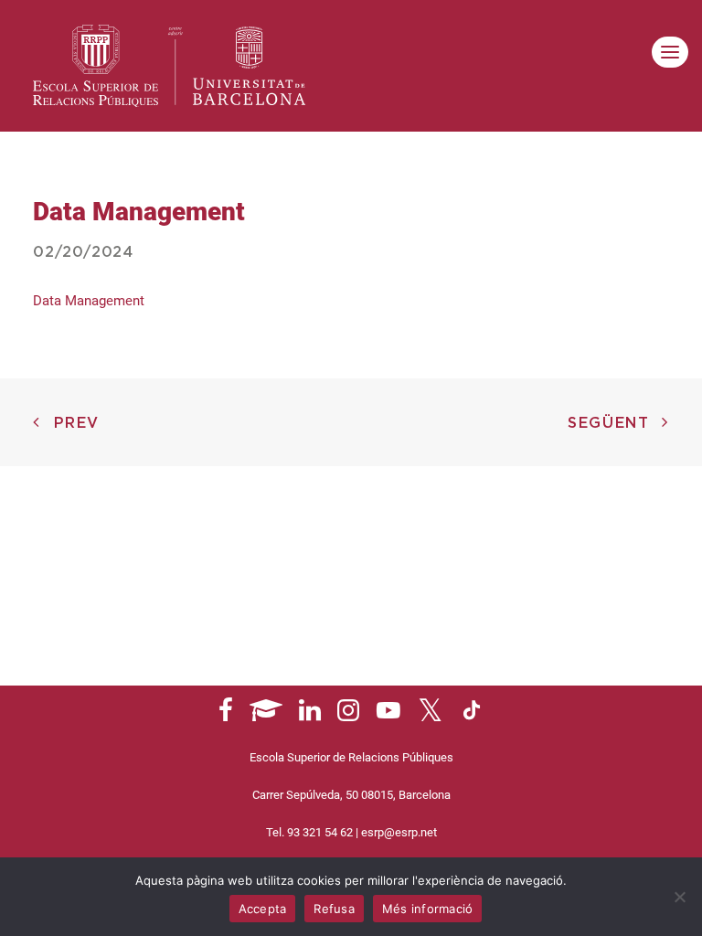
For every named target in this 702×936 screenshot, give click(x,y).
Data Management (88, 300)
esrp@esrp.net (399, 832)
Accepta (263, 908)
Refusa (334, 908)
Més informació (427, 908)
